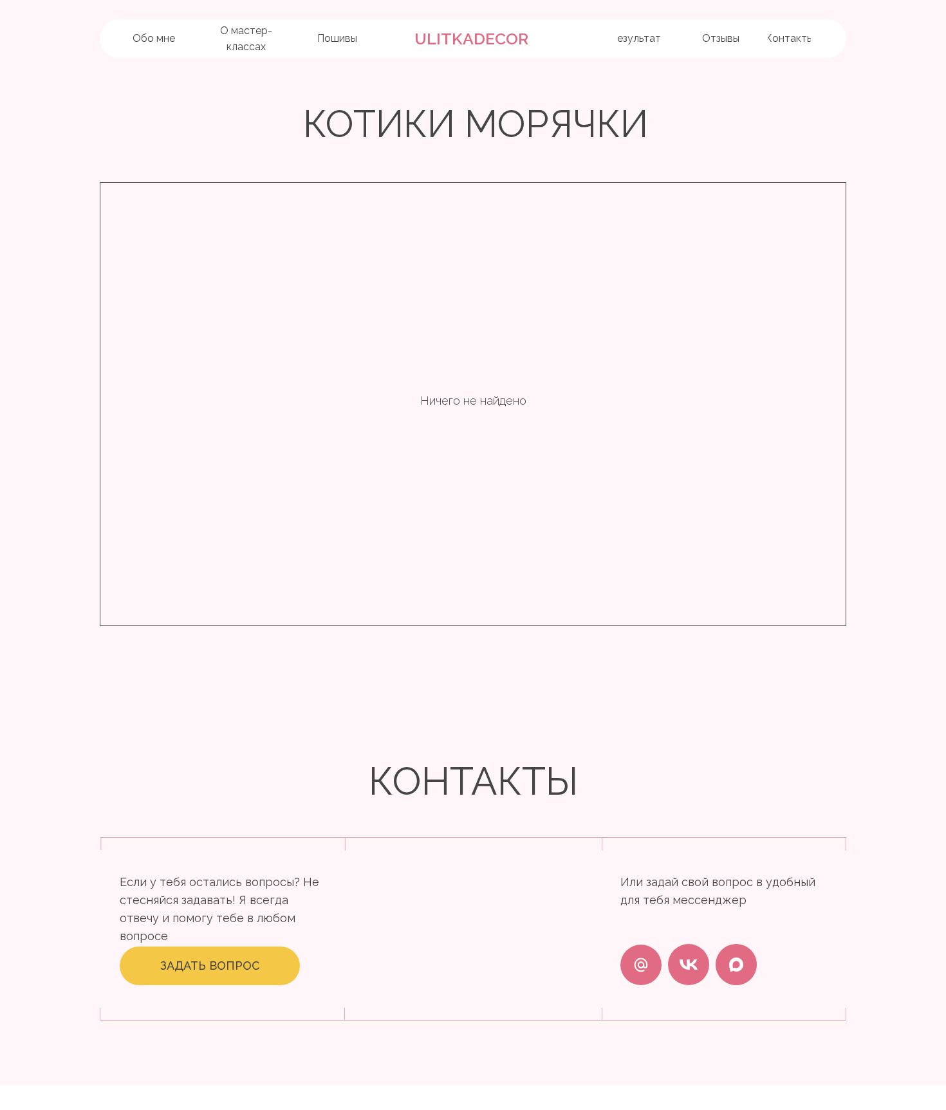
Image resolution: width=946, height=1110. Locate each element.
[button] (210, 966)
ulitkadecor (471, 38)
